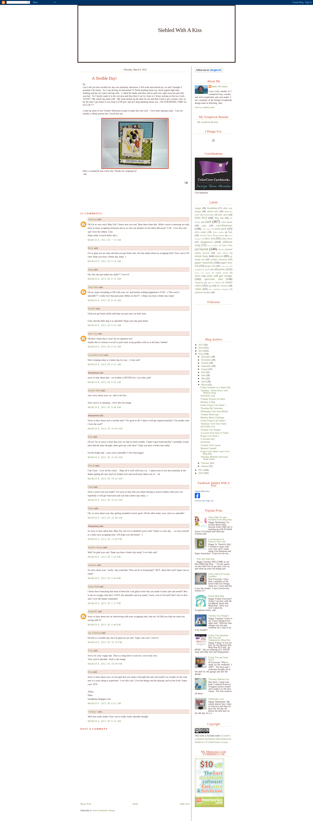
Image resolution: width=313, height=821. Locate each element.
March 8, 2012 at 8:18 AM (104, 261)
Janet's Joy (92, 333)
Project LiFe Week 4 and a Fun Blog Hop (215, 452)
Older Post (185, 804)
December (206, 356)
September (206, 366)
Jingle (90, 269)
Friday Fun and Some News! (218, 658)
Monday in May (208, 402)
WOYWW (205, 442)
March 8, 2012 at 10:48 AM (105, 517)
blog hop (219, 218)
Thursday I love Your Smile (213, 423)
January (205, 466)
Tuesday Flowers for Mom (213, 399)
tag (210, 285)
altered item (212, 211)
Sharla (91, 508)
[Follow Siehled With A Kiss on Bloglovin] (209, 71)
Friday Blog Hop (216, 596)
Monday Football (208, 448)
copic (203, 225)
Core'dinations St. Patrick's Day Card (217, 540)
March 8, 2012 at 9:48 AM (104, 407)
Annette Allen (94, 390)
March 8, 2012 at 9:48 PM (104, 624)
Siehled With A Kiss (180, 30)
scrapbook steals (202, 269)
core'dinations (224, 225)
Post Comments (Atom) (104, 810)
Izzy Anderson (94, 632)
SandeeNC (92, 611)
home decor (226, 238)
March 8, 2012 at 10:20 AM (105, 457)
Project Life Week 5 (210, 436)
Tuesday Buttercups (210, 414)
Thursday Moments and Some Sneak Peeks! (214, 457)
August (204, 369)
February (205, 463)
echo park (220, 228)
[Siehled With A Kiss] (197, 497)
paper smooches (204, 262)
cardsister (92, 565)
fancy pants (218, 232)
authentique (208, 215)
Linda (90, 487)
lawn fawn (227, 245)
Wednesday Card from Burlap (214, 411)
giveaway (220, 235)
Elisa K (91, 465)
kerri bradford (212, 245)
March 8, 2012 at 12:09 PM (105, 539)
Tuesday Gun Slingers (211, 429)
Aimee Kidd (93, 586)
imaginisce (207, 241)
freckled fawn (206, 235)
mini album (222, 253)
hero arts (210, 238)
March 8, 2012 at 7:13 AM (104, 240)
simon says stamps (202, 273)
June (203, 375)
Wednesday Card (216, 699)
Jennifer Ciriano (95, 547)
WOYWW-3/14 (208, 426)
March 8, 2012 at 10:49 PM (105, 663)
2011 (201, 470)
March (204, 384)
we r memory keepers (219, 289)
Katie (90, 436)
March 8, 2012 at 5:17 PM (104, 603)
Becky (90, 248)
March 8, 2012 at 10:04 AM (105, 428)
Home (135, 804)
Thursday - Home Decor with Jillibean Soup (214, 391)
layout (203, 249)
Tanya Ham (93, 287)
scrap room (225, 266)
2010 (201, 473)
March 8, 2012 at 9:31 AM (104, 364)
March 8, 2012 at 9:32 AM (104, 382)
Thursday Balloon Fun (218, 679)
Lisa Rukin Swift (96, 355)
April (204, 381)
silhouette (219, 269)
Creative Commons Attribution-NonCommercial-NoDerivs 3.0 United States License (213, 738)
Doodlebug (212, 208)
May (203, 378)
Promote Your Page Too (204, 501)
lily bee (221, 249)
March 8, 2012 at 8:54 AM (104, 300)
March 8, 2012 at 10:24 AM (105, 478)
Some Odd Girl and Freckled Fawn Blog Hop (220, 518)
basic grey (223, 214)
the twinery (222, 285)
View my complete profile (204, 107)
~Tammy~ (92, 711)
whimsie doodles (202, 292)
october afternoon (219, 259)
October (205, 363)
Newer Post (85, 804)
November (206, 360)
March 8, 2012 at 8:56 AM (104, 325)
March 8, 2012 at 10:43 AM (105, 500)
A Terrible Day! (104, 78)
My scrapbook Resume (207, 122)
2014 (201, 347)
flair (230, 232)
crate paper (206, 229)
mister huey (201, 256)
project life (210, 266)
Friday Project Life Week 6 (213, 420)
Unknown (92, 219)
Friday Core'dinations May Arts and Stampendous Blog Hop (219, 637)
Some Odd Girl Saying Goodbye (219, 575)
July (203, 372)
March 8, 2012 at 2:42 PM (104, 557)
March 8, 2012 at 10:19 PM (105, 642)
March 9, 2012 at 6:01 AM (104, 703)
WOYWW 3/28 (208, 396)
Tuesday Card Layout (210, 445)
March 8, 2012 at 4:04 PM (104, 578)
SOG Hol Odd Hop (205, 559)
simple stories (222, 273)
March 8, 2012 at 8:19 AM (104, 279)
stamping (199, 282)
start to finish (214, 282)
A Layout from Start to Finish (214, 433)
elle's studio (200, 232)
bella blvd (201, 217)
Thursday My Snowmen (212, 408)
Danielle (91, 308)
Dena (90, 672)
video (198, 289)
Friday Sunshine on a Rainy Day (216, 387)
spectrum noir (213, 279)
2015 (201, 344)
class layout (226, 222)
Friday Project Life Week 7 (213, 405)
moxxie (219, 256)
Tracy (90, 650)
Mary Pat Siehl (220, 87)
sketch (198, 276)
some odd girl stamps (219, 275)
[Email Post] (185, 182)
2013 (201, 351)
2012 (201, 354)
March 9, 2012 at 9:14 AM (104, 721)
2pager (198, 208)
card (208, 222)
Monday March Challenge (212, 417)
